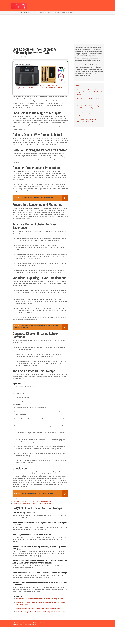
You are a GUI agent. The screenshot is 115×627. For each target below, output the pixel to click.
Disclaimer (35, 622)
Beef (74, 7)
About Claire (14, 622)
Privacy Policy (50, 622)
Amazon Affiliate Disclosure (25, 622)
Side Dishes (56, 7)
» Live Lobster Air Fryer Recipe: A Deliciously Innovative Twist (54, 12)
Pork (87, 7)
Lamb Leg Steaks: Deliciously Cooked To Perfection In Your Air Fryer (38, 608)
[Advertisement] (57, 29)
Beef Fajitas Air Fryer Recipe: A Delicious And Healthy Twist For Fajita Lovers (41, 612)
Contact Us (42, 622)
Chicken (81, 7)
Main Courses (66, 7)
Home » (22, 12)
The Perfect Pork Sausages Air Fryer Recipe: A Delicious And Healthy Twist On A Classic (90, 92)
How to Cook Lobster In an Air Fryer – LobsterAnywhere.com (32, 501)
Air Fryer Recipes (29, 12)
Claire (25, 57)
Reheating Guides (97, 7)
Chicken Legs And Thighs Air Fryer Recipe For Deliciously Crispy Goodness (40, 599)
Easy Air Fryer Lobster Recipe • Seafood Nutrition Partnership (32, 503)
